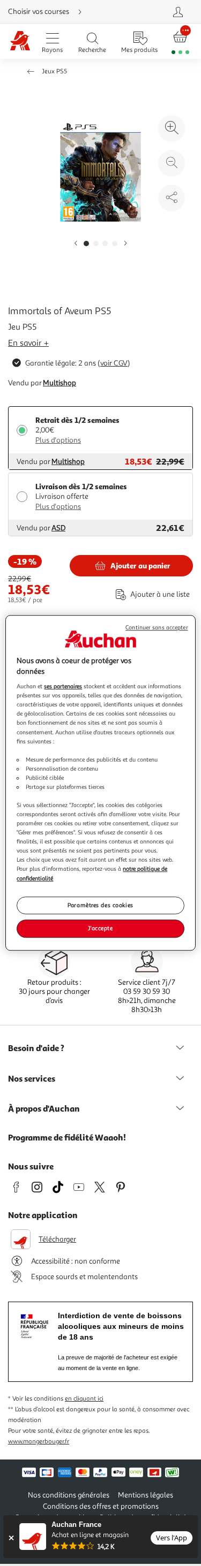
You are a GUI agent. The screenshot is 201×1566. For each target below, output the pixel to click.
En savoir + (28, 343)
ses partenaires (63, 686)
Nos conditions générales (68, 1495)
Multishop (59, 382)
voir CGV (114, 363)
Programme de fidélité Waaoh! (67, 1137)
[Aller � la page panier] (180, 41)
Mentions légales (145, 1495)
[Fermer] (11, 1537)
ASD (58, 528)
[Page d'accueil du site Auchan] (19, 41)
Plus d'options (58, 440)
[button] (76, 244)
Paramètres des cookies (100, 905)
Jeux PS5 (54, 71)
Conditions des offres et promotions (101, 1506)
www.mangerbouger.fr (38, 1442)
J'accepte (100, 928)
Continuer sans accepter (156, 627)
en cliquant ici (84, 1399)
